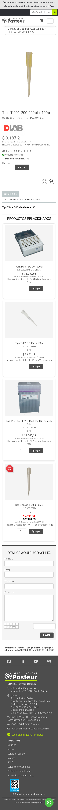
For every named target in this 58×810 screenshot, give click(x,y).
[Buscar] (54, 12)
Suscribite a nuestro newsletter (27, 734)
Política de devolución (18, 771)
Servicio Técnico (16, 753)
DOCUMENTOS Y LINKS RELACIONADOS (23, 199)
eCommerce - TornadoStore (31, 800)
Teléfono (9, 581)
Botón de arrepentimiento (20, 775)
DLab (42, 118)
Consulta (9, 592)
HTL (29, 512)
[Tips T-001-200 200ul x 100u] (29, 73)
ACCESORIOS (37, 29)
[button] (41, 20)
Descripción (10, 194)
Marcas (11, 758)
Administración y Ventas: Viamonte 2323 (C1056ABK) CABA (27, 690)
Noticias (11, 745)
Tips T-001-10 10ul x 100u (29, 343)
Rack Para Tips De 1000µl (29, 266)
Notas (10, 749)
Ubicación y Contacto (18, 766)
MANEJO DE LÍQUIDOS (18, 29)
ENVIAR (47, 635)
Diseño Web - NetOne (11, 800)
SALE (10, 762)
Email (7, 570)
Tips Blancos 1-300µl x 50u (29, 505)
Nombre (8, 558)
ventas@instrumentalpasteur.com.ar (29, 728)
